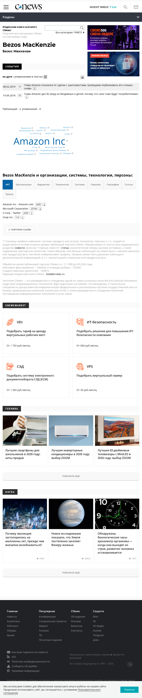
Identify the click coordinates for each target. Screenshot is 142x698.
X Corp (34, 147)
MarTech (66, 127)
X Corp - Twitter (12, 213)
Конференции (47, 616)
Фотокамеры (29, 150)
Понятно (129, 689)
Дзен (96, 640)
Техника (44, 630)
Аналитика (13, 621)
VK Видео (98, 626)
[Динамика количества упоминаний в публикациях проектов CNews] (82, 77)
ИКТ (8, 184)
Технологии (62, 184)
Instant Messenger (58, 130)
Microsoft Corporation (15, 208)
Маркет (43, 626)
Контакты (76, 630)
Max (95, 616)
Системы (80, 184)
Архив (10, 635)
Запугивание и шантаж (49, 153)
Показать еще (71, 476)
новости (20, 247)
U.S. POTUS (34, 133)
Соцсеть (39, 130)
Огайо (67, 134)
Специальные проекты (52, 621)
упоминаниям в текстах (28, 76)
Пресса (9, 194)
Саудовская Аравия (25, 154)
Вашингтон (25, 128)
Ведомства (43, 184)
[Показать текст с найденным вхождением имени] (45, 77)
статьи (65, 247)
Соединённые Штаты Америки (53, 150)
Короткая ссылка (21, 229)
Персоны (96, 184)
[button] (125, 7)
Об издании (78, 616)
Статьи (129, 184)
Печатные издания (50, 640)
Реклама (76, 621)
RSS (14, 656)
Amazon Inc (39, 140)
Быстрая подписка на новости (30, 652)
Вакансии (76, 626)
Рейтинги (12, 626)
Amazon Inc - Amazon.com (18, 204)
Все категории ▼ (70, 32)
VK (94, 621)
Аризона (43, 127)
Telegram (98, 635)
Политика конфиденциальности (31, 661)
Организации (24, 184)
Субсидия (67, 153)
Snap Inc (48, 133)
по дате (7, 76)
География (113, 184)
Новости (12, 616)
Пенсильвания (25, 130)
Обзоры (11, 630)
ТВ (40, 635)
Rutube (97, 630)
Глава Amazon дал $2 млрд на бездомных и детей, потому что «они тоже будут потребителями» (81, 94)
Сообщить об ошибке (24, 666)
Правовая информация (25, 670)
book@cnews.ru (55, 274)
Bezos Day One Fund (53, 147)
